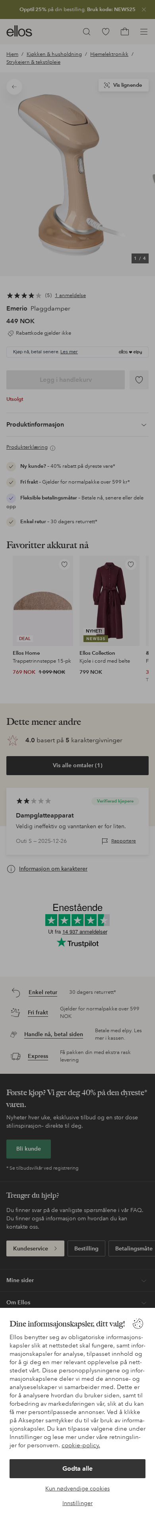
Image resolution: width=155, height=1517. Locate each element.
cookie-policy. (81, 1445)
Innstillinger (77, 1503)
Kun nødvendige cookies (77, 1488)
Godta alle (77, 1468)
